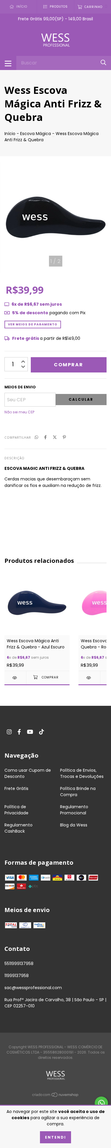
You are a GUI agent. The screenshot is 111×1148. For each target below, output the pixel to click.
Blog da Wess (73, 825)
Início (9, 134)
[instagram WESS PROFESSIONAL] (9, 731)
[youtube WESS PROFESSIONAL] (30, 731)
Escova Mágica (35, 134)
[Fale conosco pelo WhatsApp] (101, 1103)
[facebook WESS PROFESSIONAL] (19, 731)
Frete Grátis (16, 788)
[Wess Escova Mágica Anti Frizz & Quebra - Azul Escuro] (15, 677)
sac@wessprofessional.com (33, 988)
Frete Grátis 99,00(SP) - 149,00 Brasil (55, 19)
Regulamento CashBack (18, 828)
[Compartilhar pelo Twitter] (54, 437)
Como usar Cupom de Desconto (27, 773)
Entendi (55, 1137)
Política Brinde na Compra (78, 792)
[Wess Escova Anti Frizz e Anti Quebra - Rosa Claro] (89, 677)
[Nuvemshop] (55, 1096)
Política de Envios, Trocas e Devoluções (82, 773)
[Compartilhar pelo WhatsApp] (36, 437)
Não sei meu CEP (19, 412)
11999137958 (16, 976)
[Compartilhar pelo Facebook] (45, 437)
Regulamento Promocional (74, 810)
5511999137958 (18, 963)
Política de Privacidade (16, 810)
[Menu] (8, 63)
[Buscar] (103, 62)
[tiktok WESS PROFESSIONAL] (41, 731)
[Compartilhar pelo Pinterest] (64, 437)
